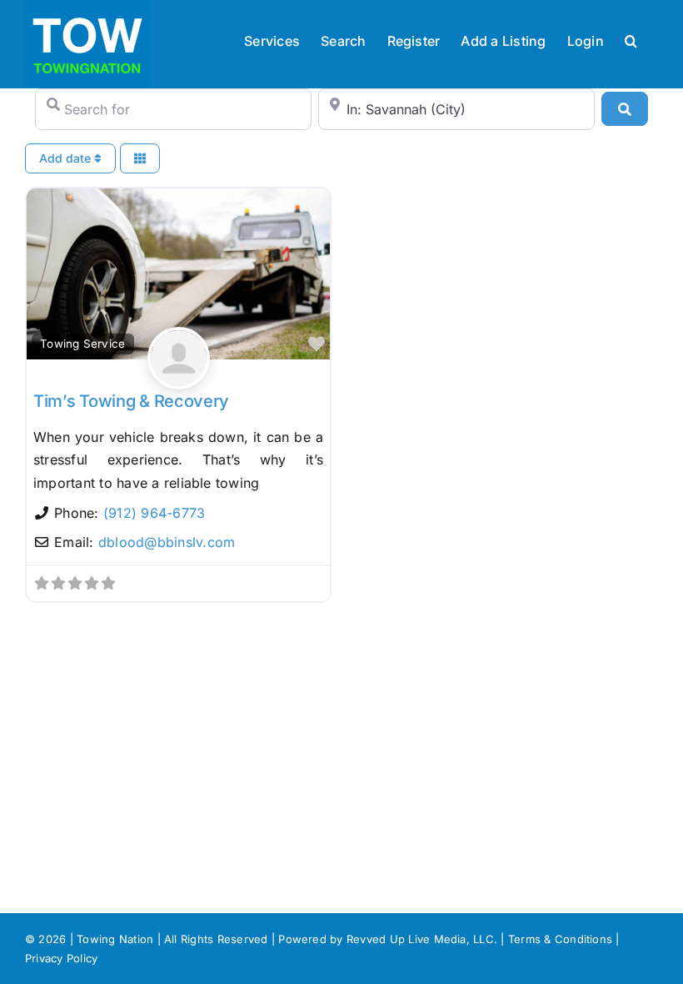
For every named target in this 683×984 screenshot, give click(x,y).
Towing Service (82, 343)
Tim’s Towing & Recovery (131, 401)
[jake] (178, 377)
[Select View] (140, 158)
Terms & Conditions (560, 939)
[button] (631, 39)
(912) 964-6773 (154, 513)
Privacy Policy (61, 958)
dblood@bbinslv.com (166, 542)
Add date (66, 158)
